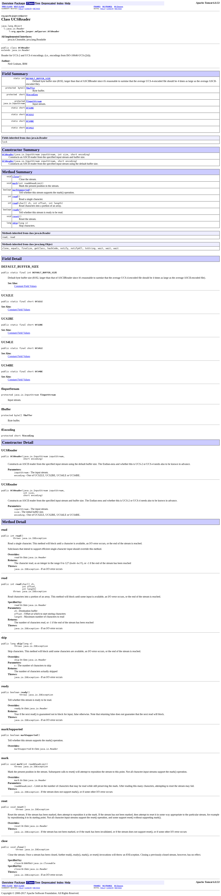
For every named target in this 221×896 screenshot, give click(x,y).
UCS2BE (30, 108)
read (15, 196)
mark (15, 183)
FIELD (21, 9)
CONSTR (28, 9)
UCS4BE (30, 121)
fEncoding (32, 94)
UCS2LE (30, 114)
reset (15, 216)
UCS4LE (30, 128)
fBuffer (30, 88)
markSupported (20, 190)
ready (15, 210)
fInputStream (34, 101)
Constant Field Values (25, 286)
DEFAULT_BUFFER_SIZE (38, 78)
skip (15, 223)
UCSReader (8, 154)
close (15, 176)
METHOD (36, 9)
